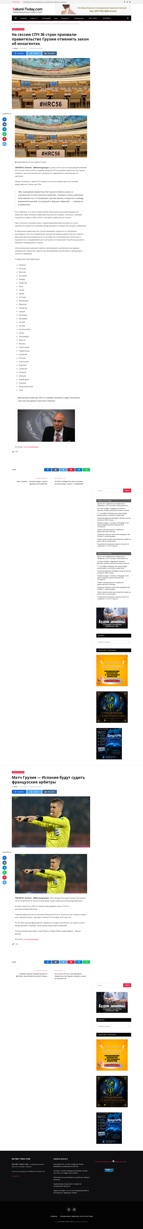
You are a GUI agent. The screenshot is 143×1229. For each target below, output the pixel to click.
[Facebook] (4, 119)
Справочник (79, 18)
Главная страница (17, 24)
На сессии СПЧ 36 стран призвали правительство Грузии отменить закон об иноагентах (70, 976)
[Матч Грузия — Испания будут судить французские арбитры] (51, 821)
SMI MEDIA (107, 18)
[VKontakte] (4, 124)
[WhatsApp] (4, 134)
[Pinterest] (4, 139)
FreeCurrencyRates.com (103, 1162)
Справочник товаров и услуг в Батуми (76, 1216)
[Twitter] (4, 144)
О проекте (16, 1176)
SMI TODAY (93, 18)
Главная (23, 18)
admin (16, 48)
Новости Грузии (18, 29)
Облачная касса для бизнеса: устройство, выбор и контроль (45, 2)
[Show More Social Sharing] (59, 53)
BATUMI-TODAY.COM (66, 1222)
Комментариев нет (36, 48)
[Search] (128, 18)
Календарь (46, 18)
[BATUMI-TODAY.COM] (27, 9)
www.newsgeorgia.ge (31, 447)
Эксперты (65, 18)
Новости (33, 18)
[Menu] (16, 18)
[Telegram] (4, 129)
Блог (56, 18)
